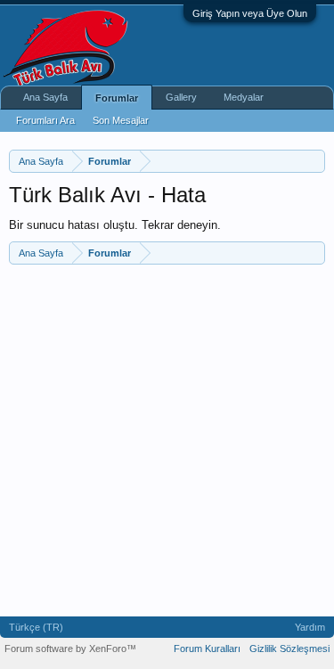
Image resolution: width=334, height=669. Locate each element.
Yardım (310, 627)
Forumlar (116, 98)
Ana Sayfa (45, 97)
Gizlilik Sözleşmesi (289, 648)
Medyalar (244, 97)
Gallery (181, 97)
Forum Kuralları (207, 648)
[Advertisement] (167, 440)
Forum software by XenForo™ (70, 648)
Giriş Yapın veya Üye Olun (249, 13)
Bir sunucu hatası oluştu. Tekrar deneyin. (115, 225)
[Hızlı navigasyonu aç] (314, 161)
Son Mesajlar (121, 120)
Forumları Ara (45, 120)
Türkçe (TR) (36, 627)
